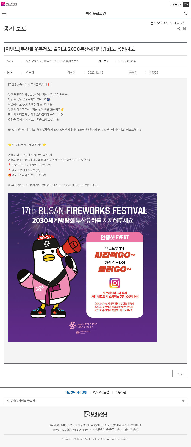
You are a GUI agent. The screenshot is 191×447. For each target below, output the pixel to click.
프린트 (184, 29)
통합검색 (186, 14)
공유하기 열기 (179, 29)
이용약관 (120, 392)
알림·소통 (162, 23)
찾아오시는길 (101, 392)
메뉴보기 (4, 13)
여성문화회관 (96, 13)
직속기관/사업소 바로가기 (22, 400)
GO (186, 4)
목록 (179, 373)
